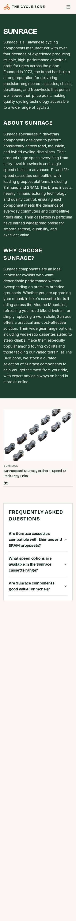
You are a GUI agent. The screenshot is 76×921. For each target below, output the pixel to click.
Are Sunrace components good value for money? (31, 586)
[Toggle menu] (68, 7)
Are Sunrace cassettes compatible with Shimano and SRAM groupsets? (35, 539)
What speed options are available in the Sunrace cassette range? (30, 564)
